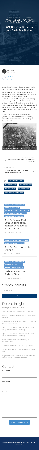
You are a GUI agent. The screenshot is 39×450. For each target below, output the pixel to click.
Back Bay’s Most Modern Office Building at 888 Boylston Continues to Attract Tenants (16, 224)
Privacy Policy (19, 445)
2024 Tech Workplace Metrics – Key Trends (17, 346)
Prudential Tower (23, 189)
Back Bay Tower (12, 208)
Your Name (6, 370)
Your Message (7, 392)
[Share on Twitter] (7, 77)
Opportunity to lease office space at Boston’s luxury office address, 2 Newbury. (18, 328)
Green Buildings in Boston (17, 210)
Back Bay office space (14, 205)
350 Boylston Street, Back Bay (13, 307)
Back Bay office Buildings (16, 240)
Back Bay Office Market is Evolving (17, 248)
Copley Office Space (13, 264)
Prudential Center (10, 189)
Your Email (6, 381)
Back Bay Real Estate (14, 243)
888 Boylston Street (26, 185)
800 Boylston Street (10, 185)
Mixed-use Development (15, 213)
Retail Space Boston (14, 216)
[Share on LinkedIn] (11, 77)
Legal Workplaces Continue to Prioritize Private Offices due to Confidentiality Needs (18, 357)
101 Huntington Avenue (16, 181)
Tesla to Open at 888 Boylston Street (14, 273)
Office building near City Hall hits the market (17, 311)
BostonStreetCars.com (9, 121)
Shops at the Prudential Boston (14, 193)
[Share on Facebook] (4, 77)
